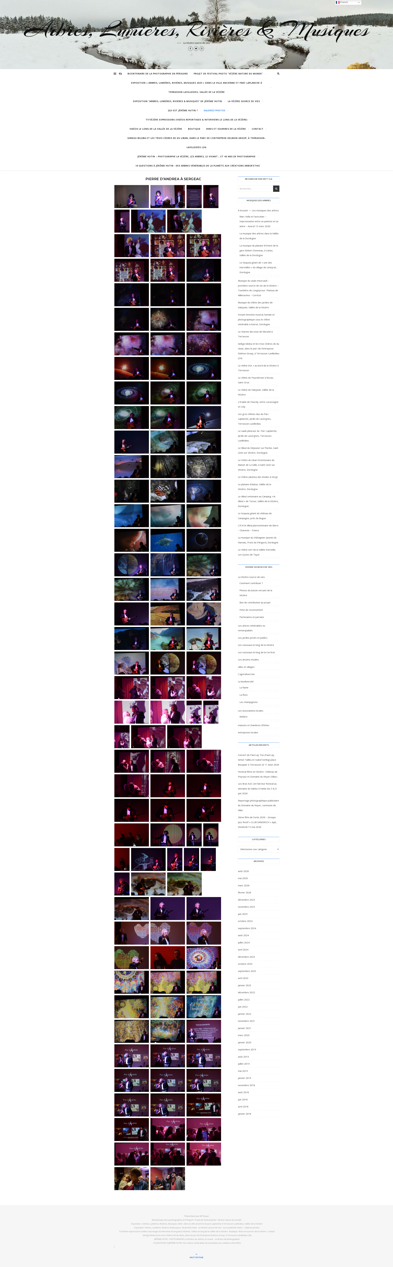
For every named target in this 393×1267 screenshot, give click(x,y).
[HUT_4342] (131, 270)
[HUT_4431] (131, 810)
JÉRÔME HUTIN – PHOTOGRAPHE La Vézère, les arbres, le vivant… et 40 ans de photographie (196, 156)
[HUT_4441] (210, 834)
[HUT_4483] (204, 1129)
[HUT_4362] (131, 392)
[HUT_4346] (204, 270)
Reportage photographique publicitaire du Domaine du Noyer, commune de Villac (258, 805)
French (344, 2)
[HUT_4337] (184, 221)
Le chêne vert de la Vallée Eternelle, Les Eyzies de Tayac (257, 552)
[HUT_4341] (204, 245)
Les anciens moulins (248, 659)
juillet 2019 (244, 1063)
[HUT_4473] (204, 1055)
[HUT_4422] (131, 761)
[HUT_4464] (204, 982)
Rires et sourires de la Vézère (226, 128)
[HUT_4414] (131, 712)
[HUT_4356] (167, 343)
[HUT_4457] (204, 933)
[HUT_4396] (204, 589)
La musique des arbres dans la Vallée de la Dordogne (259, 236)
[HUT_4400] (204, 613)
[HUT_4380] (167, 466)
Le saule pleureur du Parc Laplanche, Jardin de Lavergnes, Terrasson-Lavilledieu (257, 435)
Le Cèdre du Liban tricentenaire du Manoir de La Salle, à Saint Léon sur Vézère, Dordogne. (256, 464)
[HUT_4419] (122, 736)
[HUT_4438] (167, 834)
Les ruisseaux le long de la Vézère (256, 644)
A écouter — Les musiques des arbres (258, 210)
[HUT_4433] (204, 810)
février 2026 (244, 892)
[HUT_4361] (204, 368)
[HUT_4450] (184, 884)
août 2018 (243, 1092)
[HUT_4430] (204, 785)
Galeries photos (214, 110)
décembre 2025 (246, 899)
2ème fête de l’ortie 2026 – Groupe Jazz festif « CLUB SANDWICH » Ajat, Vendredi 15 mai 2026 (257, 822)
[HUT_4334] (122, 221)
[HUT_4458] (131, 957)
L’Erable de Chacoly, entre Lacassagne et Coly (258, 404)
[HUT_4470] (204, 1031)
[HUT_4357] (204, 343)
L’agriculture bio (246, 674)
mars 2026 (243, 885)
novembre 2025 (246, 906)
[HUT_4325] (131, 196)
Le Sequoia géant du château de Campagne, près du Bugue (255, 516)
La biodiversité (246, 681)
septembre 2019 (247, 1049)
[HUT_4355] (131, 343)
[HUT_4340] (167, 245)
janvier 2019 (244, 1077)
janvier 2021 (244, 1028)
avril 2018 (243, 1106)
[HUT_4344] (167, 270)
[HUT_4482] (167, 1129)
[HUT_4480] (204, 1104)
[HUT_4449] (148, 884)
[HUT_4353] (167, 319)
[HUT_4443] (122, 859)
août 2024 (243, 935)
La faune (243, 687)
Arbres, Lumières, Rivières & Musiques (196, 29)
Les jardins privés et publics (252, 637)
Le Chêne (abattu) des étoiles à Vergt (258, 476)
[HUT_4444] (148, 859)
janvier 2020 (244, 1042)
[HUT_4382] (131, 491)
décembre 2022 (246, 992)
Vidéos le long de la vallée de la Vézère (156, 128)
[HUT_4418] (210, 712)
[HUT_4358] (131, 368)
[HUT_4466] (167, 1006)
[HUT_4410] (131, 687)
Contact (257, 128)
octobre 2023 (245, 963)
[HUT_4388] (131, 540)
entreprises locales (248, 732)
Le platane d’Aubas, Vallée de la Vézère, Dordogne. (254, 487)
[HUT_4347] (131, 294)
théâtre (243, 716)
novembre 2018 (246, 1085)
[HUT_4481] (131, 1129)
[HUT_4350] (167, 294)
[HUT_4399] (167, 613)
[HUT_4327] (167, 196)
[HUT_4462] (131, 982)
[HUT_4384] (204, 491)
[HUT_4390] (204, 540)
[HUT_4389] (167, 540)
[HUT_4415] (167, 712)
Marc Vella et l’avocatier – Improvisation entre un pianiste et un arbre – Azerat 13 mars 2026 (258, 221)
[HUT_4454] (204, 908)
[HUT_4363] (167, 392)
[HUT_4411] (167, 687)
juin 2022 (243, 1006)
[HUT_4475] (167, 1080)
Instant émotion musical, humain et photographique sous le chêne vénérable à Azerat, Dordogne (256, 319)
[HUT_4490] (131, 1178)
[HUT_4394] (131, 589)
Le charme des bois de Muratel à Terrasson (255, 334)
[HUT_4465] (131, 1006)
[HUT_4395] (167, 589)
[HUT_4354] (204, 319)
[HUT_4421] (184, 736)
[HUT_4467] (204, 1006)
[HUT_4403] (204, 638)
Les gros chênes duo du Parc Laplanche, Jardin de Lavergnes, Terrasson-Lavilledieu (254, 418)
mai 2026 (243, 878)
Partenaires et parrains (251, 617)
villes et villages (246, 666)
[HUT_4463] (167, 982)
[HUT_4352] (131, 319)
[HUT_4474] (131, 1080)
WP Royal (204, 1216)
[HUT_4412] (204, 687)
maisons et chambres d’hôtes (253, 725)
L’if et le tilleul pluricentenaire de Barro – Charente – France (258, 528)
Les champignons (248, 702)
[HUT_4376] (167, 442)
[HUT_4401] (131, 638)
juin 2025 (243, 913)
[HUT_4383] (167, 491)
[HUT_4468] (131, 1031)
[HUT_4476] (204, 1080)
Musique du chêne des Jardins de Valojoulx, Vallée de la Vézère (255, 305)
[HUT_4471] (131, 1055)
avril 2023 (243, 978)
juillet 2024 (244, 942)
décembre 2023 (246, 956)
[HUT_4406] (204, 663)
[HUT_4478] (167, 1104)
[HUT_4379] (131, 466)
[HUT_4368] (131, 442)
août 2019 (243, 1056)
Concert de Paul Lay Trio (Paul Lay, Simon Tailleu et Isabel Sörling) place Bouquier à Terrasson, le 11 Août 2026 (258, 759)
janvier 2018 (244, 1113)
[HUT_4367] (204, 417)
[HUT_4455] (131, 933)
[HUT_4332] (194, 196)
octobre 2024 (245, 921)
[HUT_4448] (122, 884)
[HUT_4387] (204, 515)
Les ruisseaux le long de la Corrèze (256, 652)
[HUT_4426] (131, 785)
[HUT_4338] (131, 245)
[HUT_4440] (194, 834)
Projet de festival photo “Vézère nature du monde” (228, 73)
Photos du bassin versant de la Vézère (255, 593)
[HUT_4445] (174, 859)
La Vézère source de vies (244, 101)
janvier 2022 (244, 1013)
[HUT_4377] (204, 442)
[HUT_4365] (131, 417)
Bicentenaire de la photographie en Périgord (158, 73)
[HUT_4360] (167, 368)
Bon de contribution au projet (254, 602)
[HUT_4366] (167, 417)
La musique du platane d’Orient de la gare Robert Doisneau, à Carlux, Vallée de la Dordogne (258, 250)
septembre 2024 (247, 928)
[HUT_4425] (204, 761)
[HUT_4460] (204, 957)
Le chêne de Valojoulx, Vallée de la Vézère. (256, 392)
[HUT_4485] (167, 1154)
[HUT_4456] (167, 933)
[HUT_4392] (167, 564)
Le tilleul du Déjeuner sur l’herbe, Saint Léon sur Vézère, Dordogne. (258, 450)
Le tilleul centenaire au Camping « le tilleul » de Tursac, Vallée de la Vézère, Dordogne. (258, 501)
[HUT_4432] (167, 810)
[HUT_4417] (194, 712)
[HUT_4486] (204, 1154)
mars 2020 (243, 1035)
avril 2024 (243, 949)
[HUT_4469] (167, 1031)
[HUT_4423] (167, 761)
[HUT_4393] (204, 564)
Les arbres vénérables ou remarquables (251, 628)
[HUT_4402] (167, 638)
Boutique (194, 128)
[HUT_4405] (167, 663)
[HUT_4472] (167, 1055)
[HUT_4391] (131, 564)
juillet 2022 (244, 999)
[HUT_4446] (191, 859)
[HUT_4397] (131, 613)
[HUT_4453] (167, 908)
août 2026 (243, 871)
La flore (243, 694)
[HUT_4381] (204, 466)
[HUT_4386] (167, 515)
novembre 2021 (246, 1020)
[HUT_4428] (167, 785)
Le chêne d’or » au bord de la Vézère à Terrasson (258, 368)
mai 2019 (243, 1070)
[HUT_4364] (204, 392)
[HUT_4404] (131, 663)
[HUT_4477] (131, 1104)
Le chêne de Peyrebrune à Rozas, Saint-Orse (256, 380)
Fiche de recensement (251, 609)
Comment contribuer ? (251, 583)
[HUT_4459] (167, 957)
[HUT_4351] (204, 294)
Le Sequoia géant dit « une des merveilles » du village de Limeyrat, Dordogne (258, 267)
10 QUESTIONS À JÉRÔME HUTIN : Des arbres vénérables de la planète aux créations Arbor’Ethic (197, 165)
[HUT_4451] (131, 908)
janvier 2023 (244, 985)
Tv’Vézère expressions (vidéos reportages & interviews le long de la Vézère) (196, 119)
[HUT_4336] (148, 221)
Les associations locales (250, 710)
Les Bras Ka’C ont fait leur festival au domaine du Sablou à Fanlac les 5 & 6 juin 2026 (257, 788)
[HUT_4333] (210, 196)
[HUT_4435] (131, 834)
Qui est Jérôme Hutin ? (183, 110)
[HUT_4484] (131, 1154)
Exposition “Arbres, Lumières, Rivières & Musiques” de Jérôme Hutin (177, 101)
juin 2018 (243, 1099)
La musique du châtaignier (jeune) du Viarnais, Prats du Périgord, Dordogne (258, 540)
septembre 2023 (247, 971)
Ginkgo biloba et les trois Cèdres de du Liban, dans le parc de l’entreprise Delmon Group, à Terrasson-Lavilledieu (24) (196, 143)
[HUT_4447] (208, 859)
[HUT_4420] (148, 736)
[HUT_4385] (131, 515)
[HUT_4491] (167, 1178)
